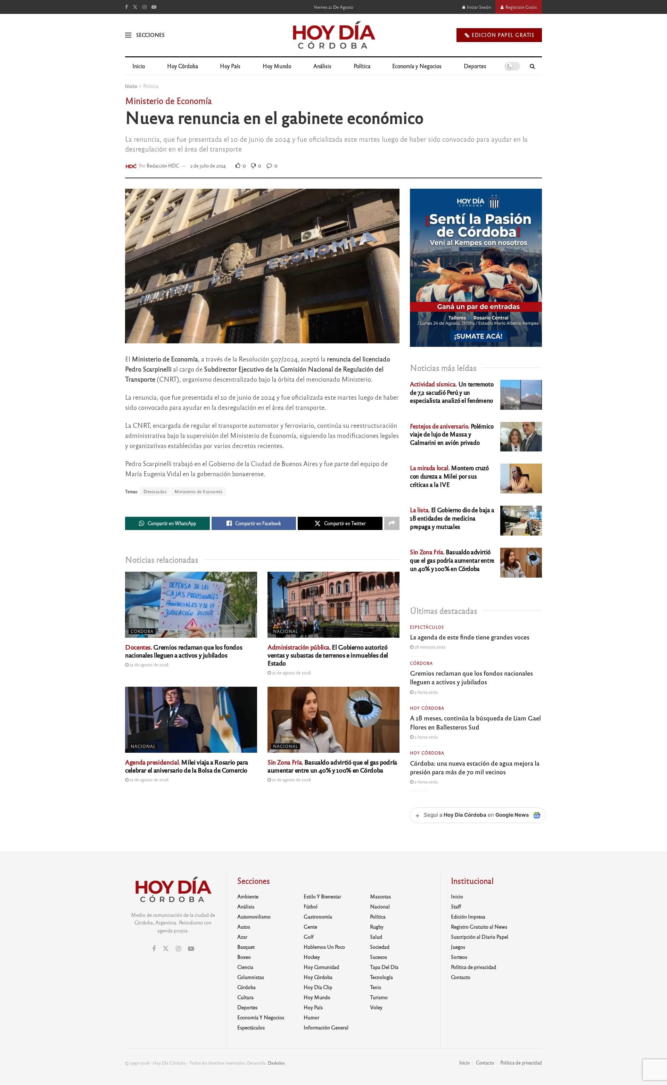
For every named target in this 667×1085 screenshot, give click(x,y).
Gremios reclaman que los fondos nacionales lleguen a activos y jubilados (183, 651)
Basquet (246, 947)
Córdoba (142, 631)
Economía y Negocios (417, 66)
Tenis (375, 987)
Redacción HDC (163, 166)
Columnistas (250, 977)
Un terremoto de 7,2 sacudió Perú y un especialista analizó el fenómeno (451, 392)
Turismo (379, 997)
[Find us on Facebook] (126, 7)
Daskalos (276, 1063)
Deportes (475, 66)
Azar (242, 936)
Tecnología (381, 977)
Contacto (460, 977)
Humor (311, 1017)
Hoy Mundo (277, 66)
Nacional (285, 631)
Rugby (377, 926)
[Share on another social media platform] (392, 523)
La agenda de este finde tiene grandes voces (469, 637)
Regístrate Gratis (520, 7)
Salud (376, 936)
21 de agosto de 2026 (148, 664)
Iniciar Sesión (478, 7)
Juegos (458, 947)
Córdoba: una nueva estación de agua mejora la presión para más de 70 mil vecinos (475, 767)
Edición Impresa (468, 916)
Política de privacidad (473, 967)
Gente (310, 926)
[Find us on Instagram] (144, 7)
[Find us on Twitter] (135, 7)
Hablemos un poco (324, 947)
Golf (309, 936)
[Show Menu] (128, 35)
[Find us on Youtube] (153, 7)
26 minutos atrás (429, 647)
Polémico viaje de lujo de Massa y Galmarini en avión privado (452, 434)
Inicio (138, 66)
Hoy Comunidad (321, 967)
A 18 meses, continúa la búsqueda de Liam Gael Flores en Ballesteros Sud (475, 722)
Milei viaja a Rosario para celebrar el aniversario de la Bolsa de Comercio (186, 766)
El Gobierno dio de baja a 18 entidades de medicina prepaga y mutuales (452, 518)
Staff (456, 906)
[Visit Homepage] (333, 35)
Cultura (245, 997)
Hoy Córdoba (182, 66)
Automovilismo (254, 916)
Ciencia (245, 967)
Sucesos (378, 957)
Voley (376, 1007)
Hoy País (230, 66)
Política (362, 66)
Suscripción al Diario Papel (479, 936)
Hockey (312, 957)
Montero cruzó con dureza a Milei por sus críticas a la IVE (449, 476)
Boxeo (244, 957)
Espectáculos (427, 627)
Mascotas (380, 896)
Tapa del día (384, 967)
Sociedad (379, 947)
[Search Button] (532, 66)
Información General (326, 1027)
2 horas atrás (425, 692)
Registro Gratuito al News (479, 926)
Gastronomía (318, 916)
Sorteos (459, 957)
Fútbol (311, 906)
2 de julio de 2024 (208, 166)
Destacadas (154, 491)
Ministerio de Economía (198, 491)
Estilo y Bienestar (322, 896)
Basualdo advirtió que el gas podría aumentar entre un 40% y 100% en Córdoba (332, 766)
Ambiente (247, 896)
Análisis (322, 66)
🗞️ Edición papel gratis (499, 35)
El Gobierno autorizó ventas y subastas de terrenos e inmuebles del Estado (327, 655)
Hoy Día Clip (318, 987)
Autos (243, 926)
